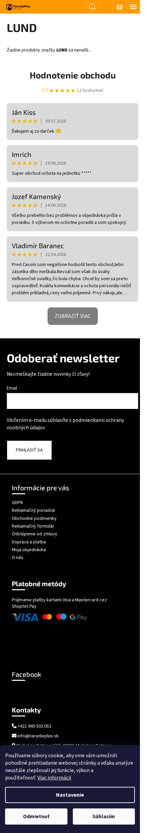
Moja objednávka (29, 549)
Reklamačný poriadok (33, 510)
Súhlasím (103, 816)
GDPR (17, 502)
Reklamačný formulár (33, 526)
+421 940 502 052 (34, 726)
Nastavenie (70, 795)
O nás (17, 557)
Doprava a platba (29, 542)
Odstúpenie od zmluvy (34, 534)
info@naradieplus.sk (38, 736)
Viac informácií (54, 777)
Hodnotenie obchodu (73, 75)
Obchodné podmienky (34, 518)
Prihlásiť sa (29, 450)
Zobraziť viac (73, 316)
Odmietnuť (36, 816)
